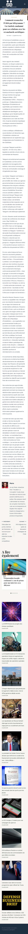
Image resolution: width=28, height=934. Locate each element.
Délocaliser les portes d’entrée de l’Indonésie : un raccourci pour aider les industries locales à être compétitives (7, 531)
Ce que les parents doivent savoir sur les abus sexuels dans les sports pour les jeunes (14, 790)
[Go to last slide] (4, 575)
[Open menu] (24, 4)
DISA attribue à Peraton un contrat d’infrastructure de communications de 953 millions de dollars (13, 853)
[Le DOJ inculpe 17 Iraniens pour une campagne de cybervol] (14, 808)
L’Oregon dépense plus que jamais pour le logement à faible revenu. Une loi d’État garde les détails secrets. (13, 691)
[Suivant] (23, 575)
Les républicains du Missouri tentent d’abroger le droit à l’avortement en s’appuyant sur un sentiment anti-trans (13, 723)
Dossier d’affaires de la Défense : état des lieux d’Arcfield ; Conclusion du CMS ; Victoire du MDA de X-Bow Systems (14, 915)
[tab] (10, 593)
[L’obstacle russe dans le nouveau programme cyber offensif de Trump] (14, 870)
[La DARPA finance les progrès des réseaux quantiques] (14, 611)
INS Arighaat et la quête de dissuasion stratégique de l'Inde (21, 528)
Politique (14, 17)
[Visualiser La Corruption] (9, 4)
